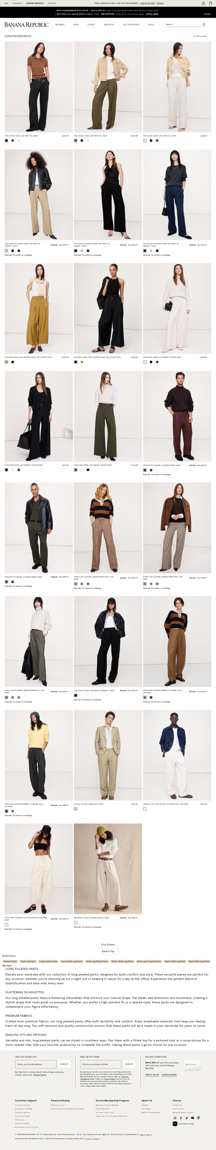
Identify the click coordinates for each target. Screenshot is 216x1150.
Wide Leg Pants (28, 961)
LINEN (91, 25)
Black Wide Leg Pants (199, 961)
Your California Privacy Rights (95, 1134)
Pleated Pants (10, 961)
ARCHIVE (109, 25)
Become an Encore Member (107, 1105)
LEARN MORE (169, 1074)
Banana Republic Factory (183, 1112)
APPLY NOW (152, 14)
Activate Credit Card (104, 1112)
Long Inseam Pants (48, 961)
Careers (145, 1105)
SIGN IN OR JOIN (147, 3)
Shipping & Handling (23, 1109)
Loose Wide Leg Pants (72, 961)
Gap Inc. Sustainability (151, 1112)
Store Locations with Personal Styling (67, 1109)
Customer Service (22, 1105)
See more (6, 965)
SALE (151, 25)
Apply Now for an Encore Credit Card (111, 1116)
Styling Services (58, 1105)
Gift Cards (19, 1120)
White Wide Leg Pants (122, 961)
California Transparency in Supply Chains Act (64, 1139)
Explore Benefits (103, 1109)
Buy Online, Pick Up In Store (27, 1127)
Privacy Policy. (40, 1075)
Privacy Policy (110, 1079)
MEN (76, 25)
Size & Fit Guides (22, 1123)
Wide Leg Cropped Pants (149, 961)
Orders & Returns (22, 1112)
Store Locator (179, 1109)
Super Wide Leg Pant (175, 961)
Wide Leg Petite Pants (97, 961)
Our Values (146, 1109)
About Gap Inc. (146, 1135)
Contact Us (177, 1105)
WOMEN (60, 25)
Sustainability (131, 1134)
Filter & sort (200, 36)
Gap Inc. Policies (92, 1139)
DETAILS (160, 3)
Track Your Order (22, 1116)
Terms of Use (116, 1134)
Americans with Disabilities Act (28, 1139)
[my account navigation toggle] (203, 3)
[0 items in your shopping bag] (210, 3)
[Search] (204, 24)
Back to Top (108, 951)
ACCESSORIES (131, 25)
